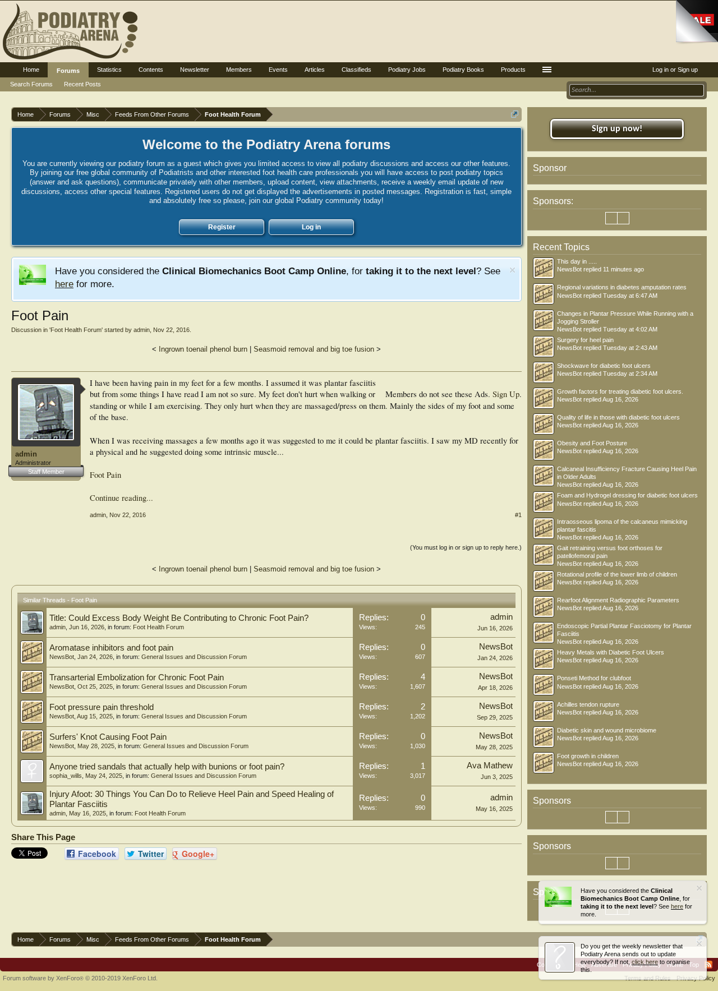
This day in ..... (577, 261)
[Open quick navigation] (514, 114)
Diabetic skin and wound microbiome (606, 730)
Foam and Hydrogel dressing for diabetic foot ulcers (627, 495)
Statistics (109, 69)
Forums (68, 70)
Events (278, 69)
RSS (708, 965)
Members (239, 69)
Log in (311, 227)
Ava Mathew (490, 765)
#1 (518, 514)
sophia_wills (65, 775)
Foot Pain (105, 474)
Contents (151, 69)
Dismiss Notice (512, 270)
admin (142, 329)
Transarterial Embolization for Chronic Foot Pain (136, 677)
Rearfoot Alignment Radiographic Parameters (618, 600)
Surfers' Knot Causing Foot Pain (108, 736)
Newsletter (194, 69)
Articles (315, 69)
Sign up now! (617, 129)
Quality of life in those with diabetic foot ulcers (618, 417)
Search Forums (31, 84)
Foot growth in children (588, 756)
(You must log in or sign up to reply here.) (466, 547)
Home (31, 69)
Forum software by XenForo (80, 978)
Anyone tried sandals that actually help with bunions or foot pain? (166, 766)
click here (645, 961)
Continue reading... (121, 497)
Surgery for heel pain (585, 340)
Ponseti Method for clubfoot (594, 678)
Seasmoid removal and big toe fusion (314, 349)
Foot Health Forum (76, 329)
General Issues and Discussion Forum (194, 656)
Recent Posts (82, 84)
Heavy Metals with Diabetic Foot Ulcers (610, 652)
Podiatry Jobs (407, 69)
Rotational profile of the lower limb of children (617, 574)
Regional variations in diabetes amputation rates (622, 287)
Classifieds (356, 69)
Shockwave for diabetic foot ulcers (604, 365)
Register (222, 227)
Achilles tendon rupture (588, 704)
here (64, 283)
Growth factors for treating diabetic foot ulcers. (620, 391)
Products (513, 69)
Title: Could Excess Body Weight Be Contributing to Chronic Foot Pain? (179, 618)
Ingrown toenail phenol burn (203, 349)
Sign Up (506, 394)
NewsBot (61, 656)
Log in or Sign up (675, 69)
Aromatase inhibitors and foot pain (111, 647)
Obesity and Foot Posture (592, 443)
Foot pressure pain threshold (101, 707)
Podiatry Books (463, 69)
